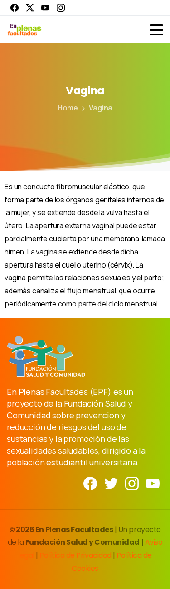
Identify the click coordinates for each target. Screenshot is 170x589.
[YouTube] (45, 8)
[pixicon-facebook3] (90, 482)
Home (68, 108)
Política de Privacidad (76, 555)
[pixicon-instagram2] (131, 482)
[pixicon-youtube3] (152, 482)
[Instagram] (60, 8)
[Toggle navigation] (156, 30)
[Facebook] (14, 8)
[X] (30, 8)
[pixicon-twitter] (111, 482)
